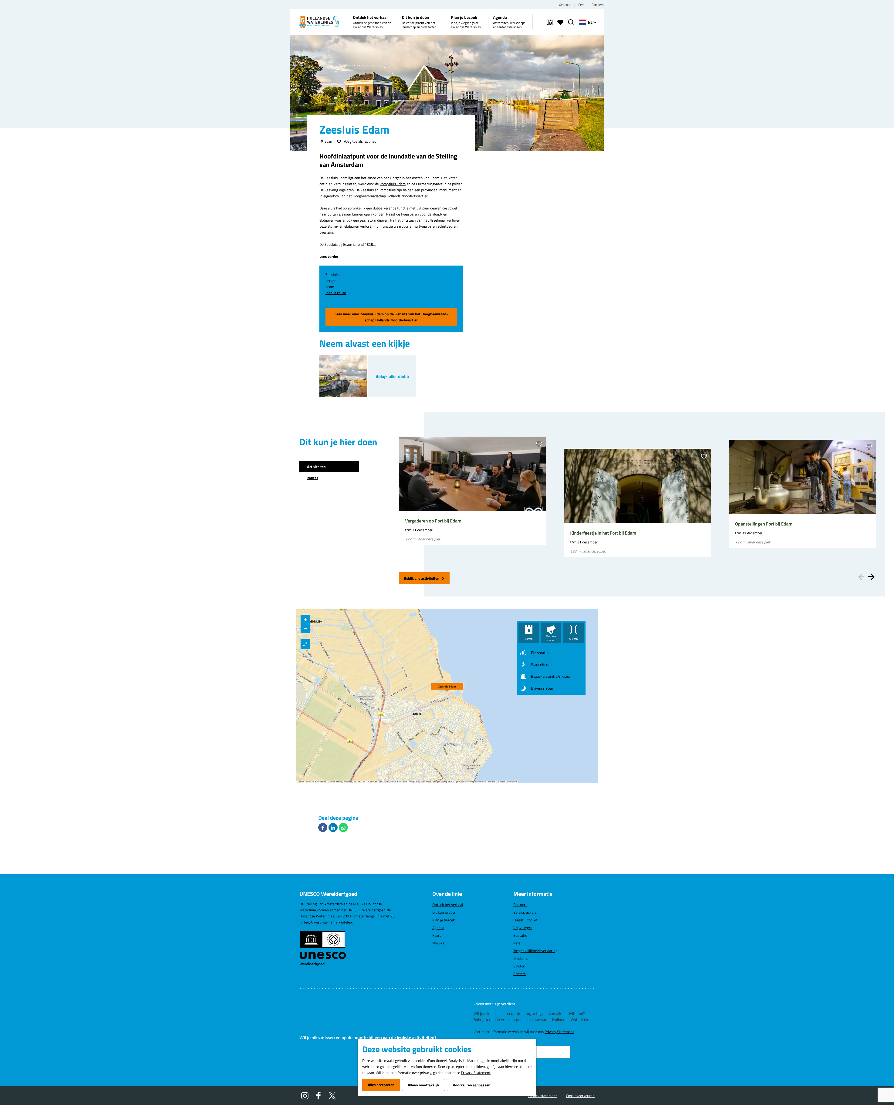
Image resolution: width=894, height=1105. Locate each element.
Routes (312, 478)
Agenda (438, 927)
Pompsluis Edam (393, 184)
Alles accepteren (381, 1085)
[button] (447, 686)
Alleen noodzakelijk (423, 1085)
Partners (598, 4)
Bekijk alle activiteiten (421, 578)
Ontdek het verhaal (447, 904)
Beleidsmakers (524, 912)
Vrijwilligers (522, 927)
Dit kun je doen (444, 912)
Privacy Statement (476, 1072)
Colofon (519, 966)
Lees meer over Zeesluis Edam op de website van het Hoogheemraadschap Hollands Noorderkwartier (391, 317)
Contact (519, 974)
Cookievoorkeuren (580, 1095)
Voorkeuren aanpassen (471, 1085)
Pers (581, 4)
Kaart (436, 935)
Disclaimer (521, 958)
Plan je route (335, 293)
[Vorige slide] (861, 576)
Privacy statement (542, 1095)
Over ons (565, 4)
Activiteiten (316, 466)
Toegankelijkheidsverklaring (535, 950)
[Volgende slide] (871, 576)
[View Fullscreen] (305, 644)
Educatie (520, 935)
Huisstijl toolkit (525, 920)
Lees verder (328, 256)
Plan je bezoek (443, 920)
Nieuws (438, 943)
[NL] (582, 22)
